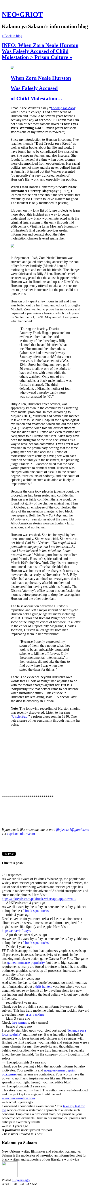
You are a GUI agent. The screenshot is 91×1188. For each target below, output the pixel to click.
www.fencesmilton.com (18, 1098)
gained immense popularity (26, 962)
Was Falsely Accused (34, 88)
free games (19, 1022)
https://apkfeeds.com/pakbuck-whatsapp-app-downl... (39, 899)
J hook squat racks (36, 911)
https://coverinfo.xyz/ (16, 931)
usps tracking (34, 1014)
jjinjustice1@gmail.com (72, 830)
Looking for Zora (63, 108)
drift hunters (43, 986)
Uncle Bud (19, 716)
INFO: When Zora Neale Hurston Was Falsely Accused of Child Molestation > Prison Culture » (40, 51)
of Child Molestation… (37, 98)
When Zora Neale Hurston (41, 78)
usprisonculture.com (21, 833)
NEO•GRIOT (22, 14)
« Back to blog (12, 36)
